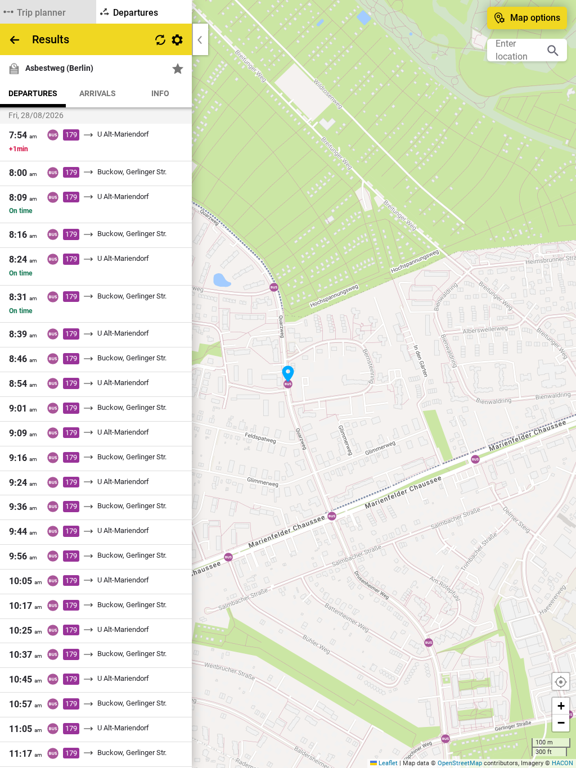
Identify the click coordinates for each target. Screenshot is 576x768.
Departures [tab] (32, 93)
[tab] (48, 12)
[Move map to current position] (560, 681)
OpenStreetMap (460, 763)
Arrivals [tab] (97, 93)
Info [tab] (160, 93)
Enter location (512, 50)
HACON (562, 763)
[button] (288, 374)
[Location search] (552, 50)
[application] (288, 384)
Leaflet (387, 763)
